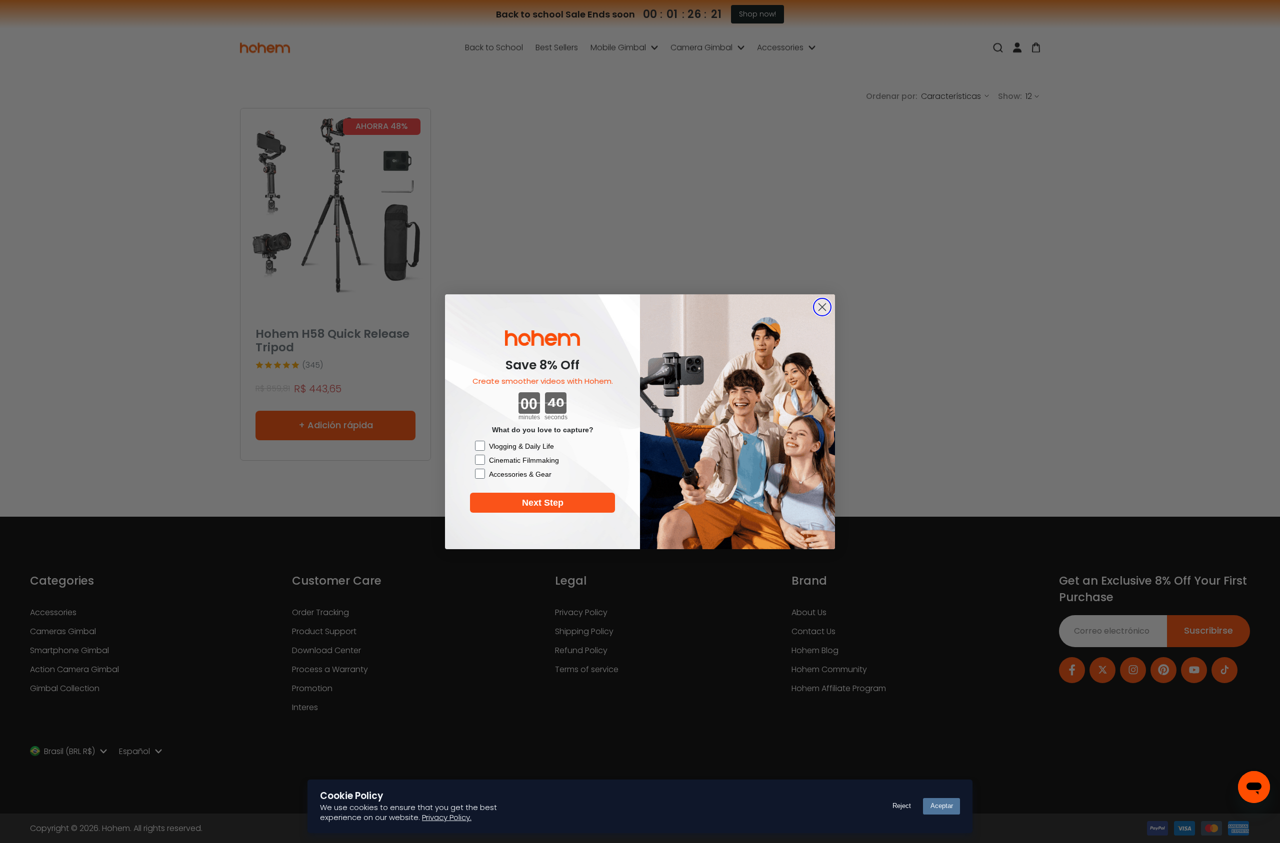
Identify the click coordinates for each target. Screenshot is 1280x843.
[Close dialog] (822, 307)
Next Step (543, 503)
